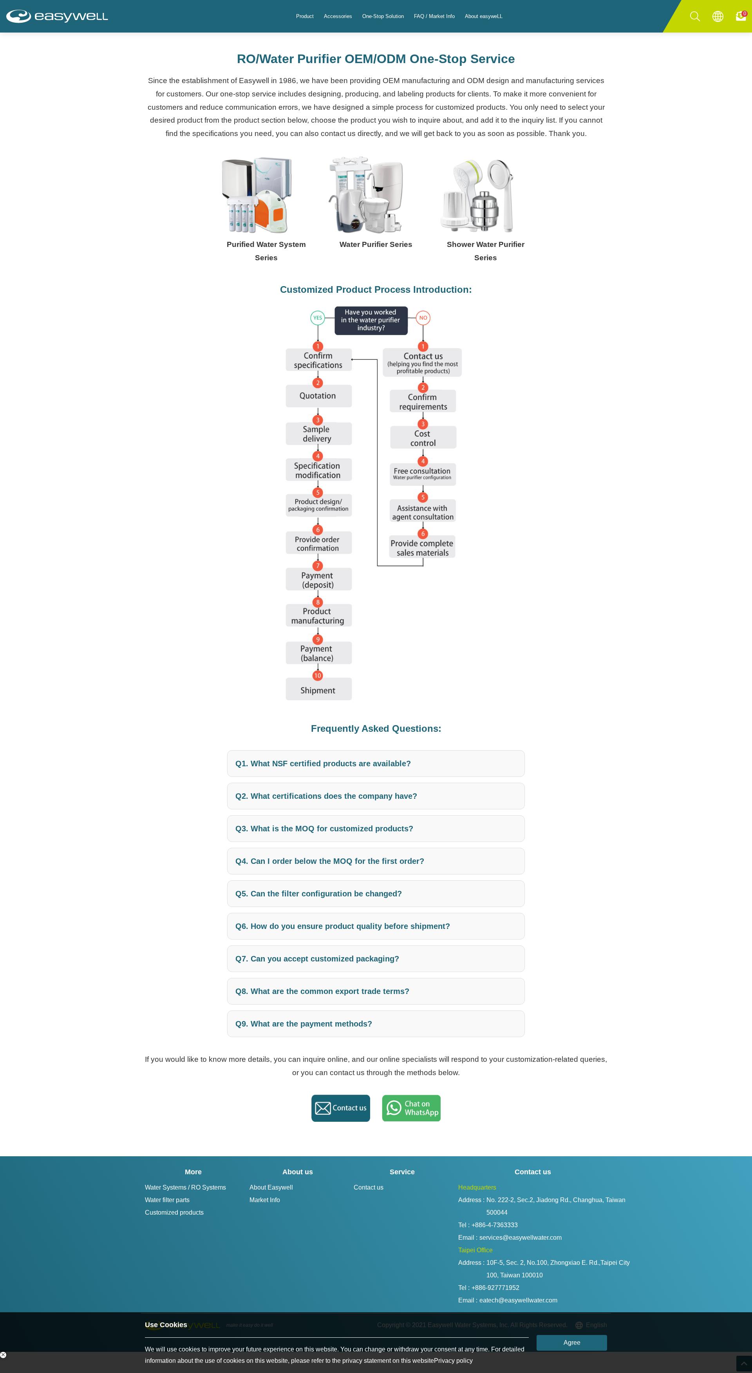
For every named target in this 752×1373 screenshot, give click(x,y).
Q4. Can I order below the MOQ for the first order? (329, 861)
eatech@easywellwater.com (518, 1300)
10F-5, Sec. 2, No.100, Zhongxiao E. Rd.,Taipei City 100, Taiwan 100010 (558, 1269)
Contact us (368, 1187)
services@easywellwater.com (520, 1237)
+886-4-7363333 (495, 1225)
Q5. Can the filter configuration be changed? (318, 893)
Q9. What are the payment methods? (303, 1023)
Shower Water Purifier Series (485, 251)
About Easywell (271, 1187)
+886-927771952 (495, 1287)
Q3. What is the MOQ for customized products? (324, 828)
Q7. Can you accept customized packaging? (317, 958)
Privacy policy (453, 1360)
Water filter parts (167, 1200)
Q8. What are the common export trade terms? (322, 991)
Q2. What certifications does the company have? (326, 796)
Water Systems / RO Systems (185, 1187)
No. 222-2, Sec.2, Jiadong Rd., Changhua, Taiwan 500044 (556, 1206)
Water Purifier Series (376, 244)
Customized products (174, 1212)
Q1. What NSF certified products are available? (323, 763)
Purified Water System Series (266, 251)
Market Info (264, 1200)
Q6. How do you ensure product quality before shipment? (342, 926)
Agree (572, 1342)
